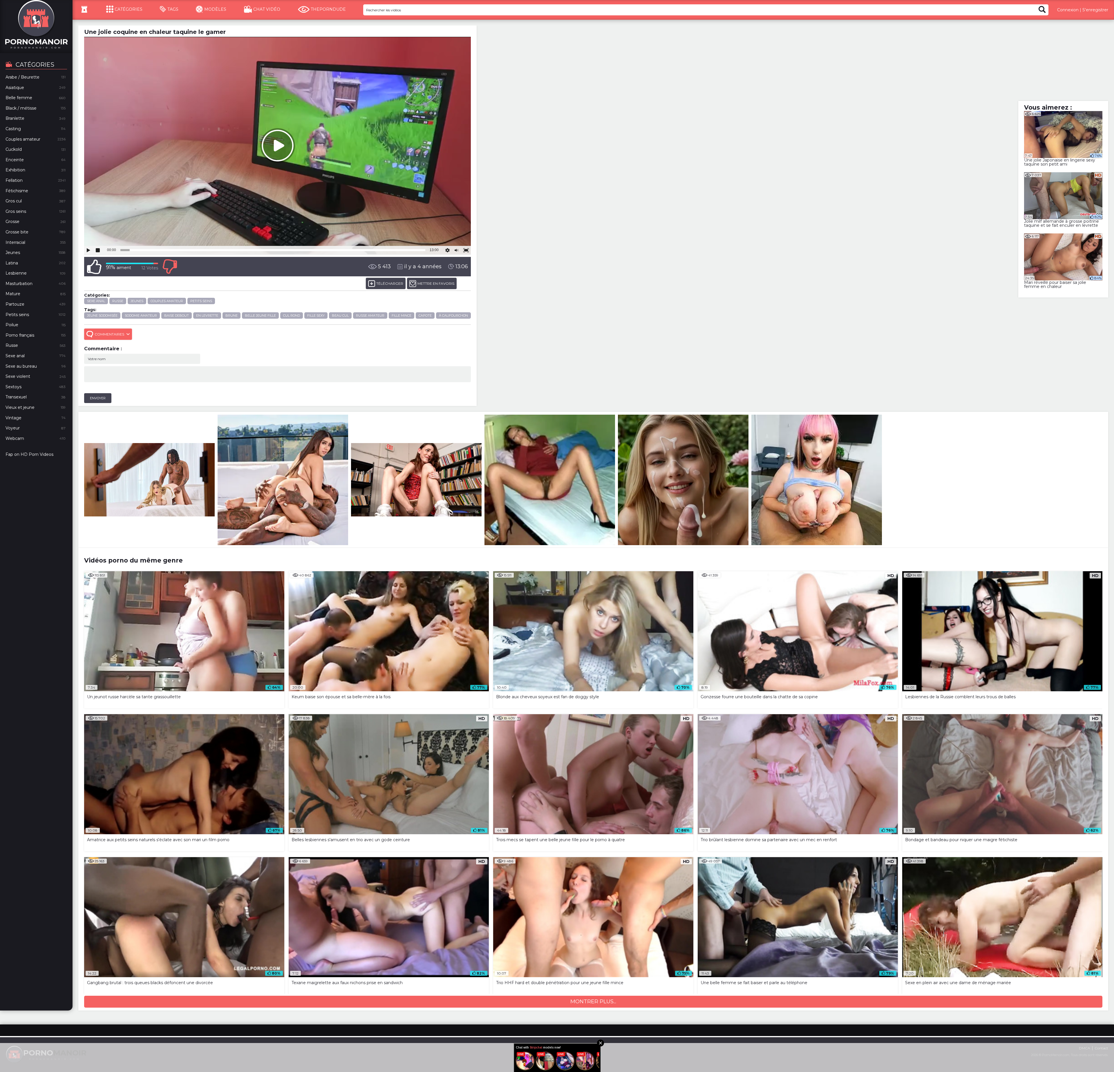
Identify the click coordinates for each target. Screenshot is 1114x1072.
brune (231, 315)
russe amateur (370, 315)
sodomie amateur (141, 315)
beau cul (340, 315)
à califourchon (453, 315)
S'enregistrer (1095, 9)
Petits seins (201, 301)
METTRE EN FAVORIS (435, 283)
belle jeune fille (260, 315)
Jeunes (137, 301)
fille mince (401, 315)
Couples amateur (167, 301)
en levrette (207, 315)
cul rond (291, 315)
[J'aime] (94, 266)
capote (425, 315)
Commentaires (109, 334)
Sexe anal (96, 301)
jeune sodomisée (102, 315)
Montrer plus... (593, 1001)
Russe (117, 301)
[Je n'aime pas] (169, 266)
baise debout (176, 315)
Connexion (1068, 9)
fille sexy (316, 315)
